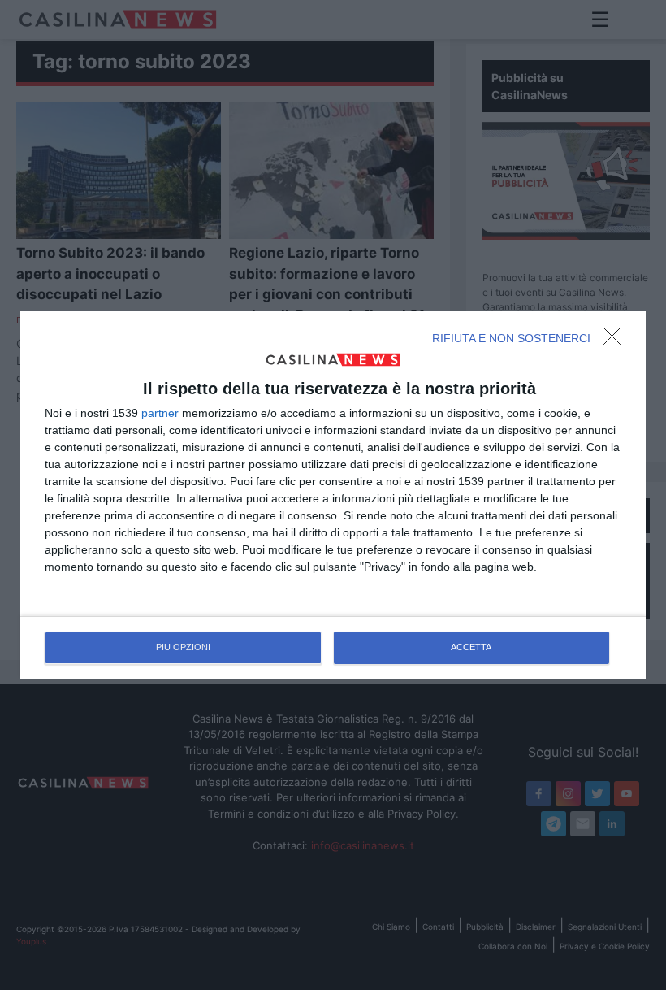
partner (160, 413)
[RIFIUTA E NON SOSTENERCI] (616, 341)
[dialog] (333, 495)
